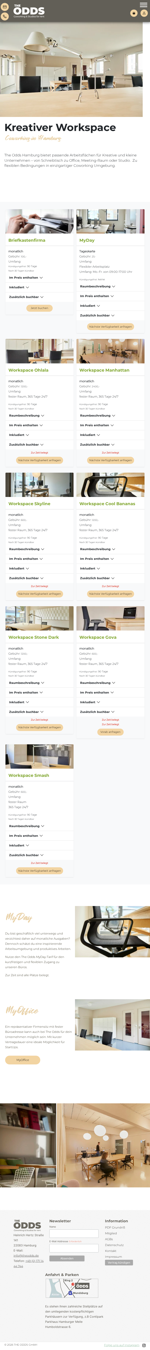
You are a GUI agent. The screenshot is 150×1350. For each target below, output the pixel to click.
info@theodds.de (26, 1255)
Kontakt (110, 1251)
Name (52, 1226)
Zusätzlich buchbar (24, 297)
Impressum (113, 1256)
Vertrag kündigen (119, 1262)
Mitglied (111, 1233)
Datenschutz (114, 1245)
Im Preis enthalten (23, 277)
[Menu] (143, 5)
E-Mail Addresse (65, 1241)
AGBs (109, 1239)
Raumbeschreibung (95, 286)
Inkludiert (16, 287)
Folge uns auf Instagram (121, 1345)
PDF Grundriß (115, 1227)
